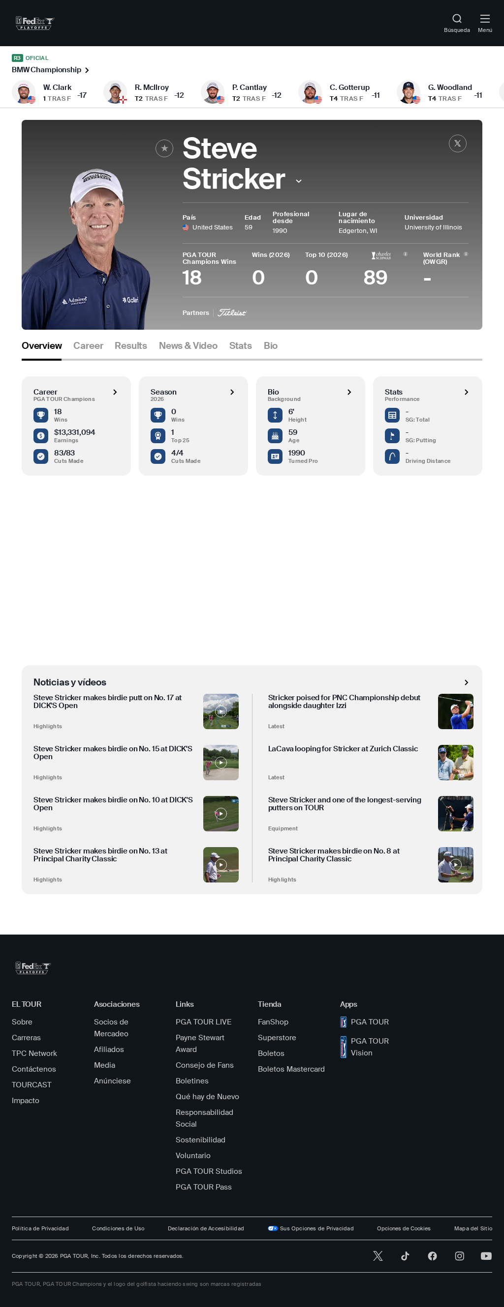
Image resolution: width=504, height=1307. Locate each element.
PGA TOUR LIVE (203, 1022)
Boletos (271, 1053)
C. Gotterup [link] (350, 87)
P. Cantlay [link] (249, 87)
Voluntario (193, 1156)
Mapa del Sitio (473, 1228)
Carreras (26, 1038)
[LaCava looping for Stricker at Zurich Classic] (455, 762)
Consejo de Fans (205, 1065)
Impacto (25, 1101)
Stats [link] (240, 346)
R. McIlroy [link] (152, 87)
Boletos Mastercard (291, 1069)
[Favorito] (164, 148)
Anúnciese (112, 1081)
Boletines (192, 1081)
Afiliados (109, 1049)
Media (104, 1065)
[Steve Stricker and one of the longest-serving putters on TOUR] (455, 813)
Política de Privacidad (40, 1228)
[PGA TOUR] (33, 968)
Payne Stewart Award (200, 1043)
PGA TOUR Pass (204, 1187)
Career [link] (88, 346)
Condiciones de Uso (118, 1228)
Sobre (22, 1022)
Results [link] (131, 346)
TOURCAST (32, 1085)
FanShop (273, 1022)
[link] (35, 23)
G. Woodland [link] (450, 87)
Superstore (277, 1038)
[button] (299, 181)
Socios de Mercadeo (111, 1028)
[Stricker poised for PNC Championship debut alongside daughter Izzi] (455, 711)
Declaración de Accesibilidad (206, 1228)
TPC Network (34, 1053)
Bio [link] (271, 346)
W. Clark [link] (57, 87)
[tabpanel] (252, 627)
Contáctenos (34, 1069)
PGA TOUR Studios (209, 1171)
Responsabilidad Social (204, 1118)
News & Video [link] (188, 346)
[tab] (42, 349)
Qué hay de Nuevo (207, 1097)
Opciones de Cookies (404, 1228)
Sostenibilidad (200, 1140)
